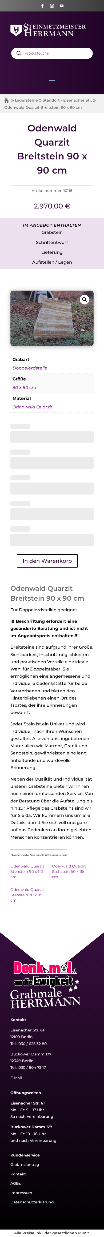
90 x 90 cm (24, 387)
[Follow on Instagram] (52, 6)
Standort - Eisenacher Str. (67, 100)
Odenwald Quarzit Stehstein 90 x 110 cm (27, 871)
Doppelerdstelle (30, 368)
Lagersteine (26, 100)
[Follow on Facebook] (42, 6)
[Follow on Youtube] (61, 6)
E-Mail (16, 1077)
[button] (84, 299)
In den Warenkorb (47, 561)
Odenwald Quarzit (33, 406)
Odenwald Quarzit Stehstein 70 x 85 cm (27, 895)
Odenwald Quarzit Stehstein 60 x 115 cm (69, 871)
